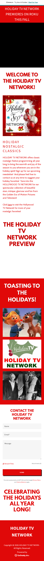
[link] (22, 555)
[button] (4, 464)
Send (22, 472)
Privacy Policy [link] (37, 480)
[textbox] (22, 426)
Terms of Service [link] (21, 482)
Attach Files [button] (9, 464)
